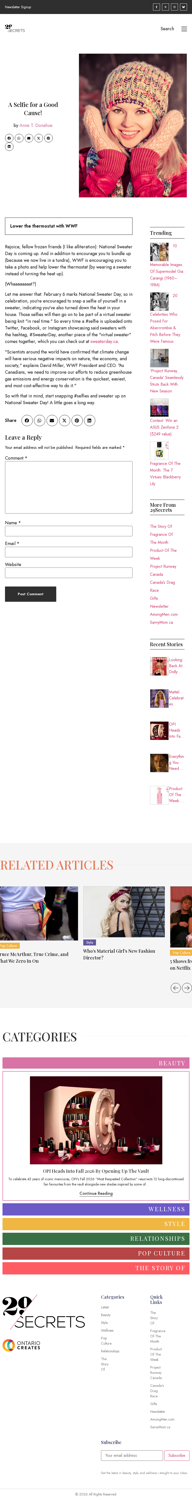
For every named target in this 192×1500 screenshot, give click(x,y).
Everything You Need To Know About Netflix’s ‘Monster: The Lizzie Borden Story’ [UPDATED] (176, 763)
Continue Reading (96, 1193)
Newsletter (159, 606)
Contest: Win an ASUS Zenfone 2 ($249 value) (164, 427)
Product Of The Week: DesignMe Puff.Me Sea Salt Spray (176, 795)
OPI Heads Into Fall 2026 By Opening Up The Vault (176, 730)
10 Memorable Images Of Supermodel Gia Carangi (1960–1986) (166, 265)
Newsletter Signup (18, 6)
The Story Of (161, 526)
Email (12, 543)
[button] (9, 138)
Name (13, 523)
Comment (16, 458)
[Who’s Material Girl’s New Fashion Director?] (124, 911)
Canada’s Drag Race (162, 586)
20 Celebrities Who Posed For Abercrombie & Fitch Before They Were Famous (165, 318)
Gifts (154, 598)
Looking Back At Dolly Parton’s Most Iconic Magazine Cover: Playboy (176, 666)
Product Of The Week (163, 554)
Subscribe (176, 1455)
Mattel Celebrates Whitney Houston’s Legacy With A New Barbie (176, 698)
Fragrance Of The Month (161, 538)
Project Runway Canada (163, 570)
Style (89, 942)
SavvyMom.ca (161, 622)
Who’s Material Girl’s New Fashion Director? (119, 954)
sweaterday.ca (104, 341)
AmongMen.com (164, 614)
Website (13, 564)
